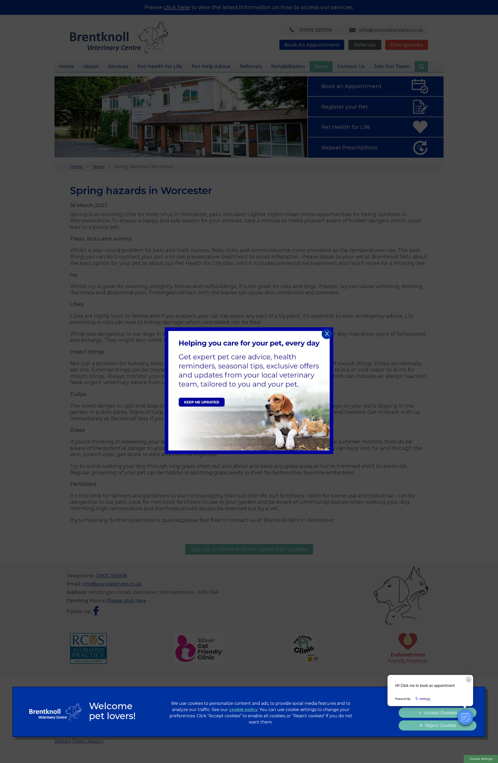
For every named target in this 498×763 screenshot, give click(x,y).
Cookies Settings (481, 759)
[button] (465, 717)
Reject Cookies (440, 725)
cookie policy (243, 709)
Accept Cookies (440, 712)
